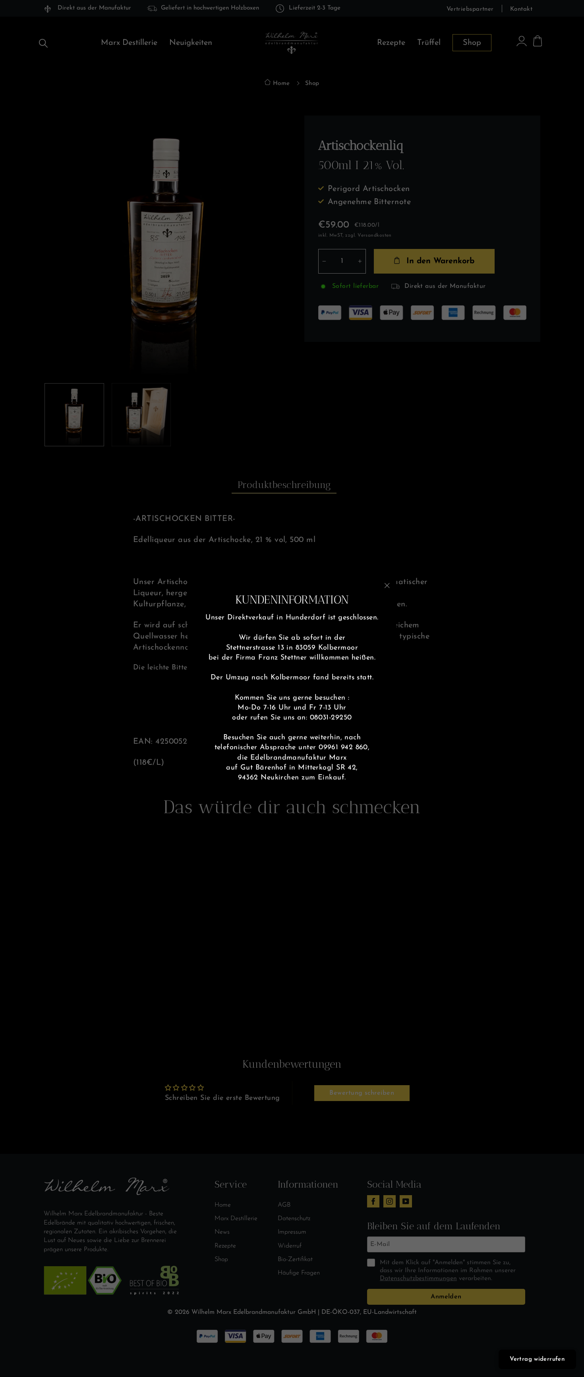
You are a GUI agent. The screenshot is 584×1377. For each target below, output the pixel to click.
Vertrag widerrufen (537, 1359)
